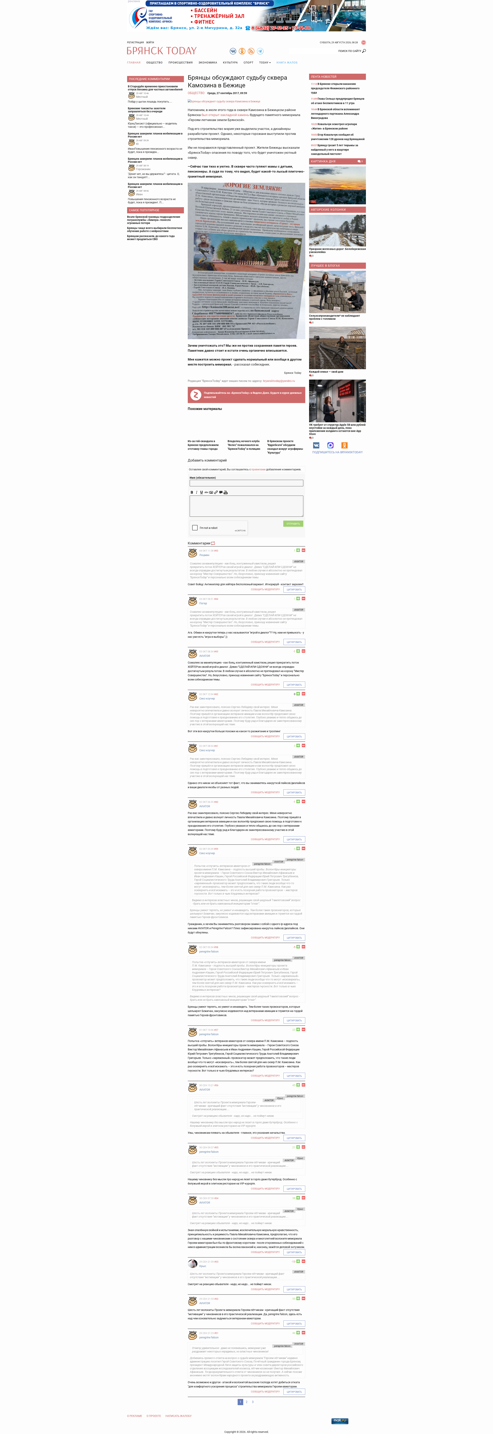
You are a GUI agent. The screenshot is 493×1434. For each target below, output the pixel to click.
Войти (150, 42)
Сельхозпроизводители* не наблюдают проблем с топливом (334, 317)
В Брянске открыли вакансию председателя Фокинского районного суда (335, 88)
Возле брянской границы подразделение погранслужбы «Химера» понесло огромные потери (153, 220)
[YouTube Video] (225, 492)
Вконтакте (316, 445)
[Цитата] (221, 492)
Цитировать (294, 589)
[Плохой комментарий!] (303, 550)
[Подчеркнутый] (201, 492)
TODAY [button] (263, 62)
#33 (216, 1261)
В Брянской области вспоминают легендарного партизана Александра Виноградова (335, 113)
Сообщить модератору (265, 589)
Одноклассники (344, 445)
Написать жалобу (178, 1415)
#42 (216, 694)
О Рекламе (134, 1415)
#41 (216, 746)
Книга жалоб (287, 62)
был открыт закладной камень (225, 115)
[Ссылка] (216, 492)
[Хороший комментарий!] (298, 550)
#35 (216, 1147)
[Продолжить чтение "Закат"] (337, 185)
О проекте (154, 1415)
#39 (216, 849)
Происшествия (181, 62)
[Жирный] (192, 492)
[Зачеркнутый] (206, 492)
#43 (216, 651)
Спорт (248, 62)
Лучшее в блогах (325, 265)
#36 (216, 1085)
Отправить (293, 524)
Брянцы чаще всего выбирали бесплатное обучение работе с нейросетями (154, 229)
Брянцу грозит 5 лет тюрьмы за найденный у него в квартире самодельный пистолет (334, 149)
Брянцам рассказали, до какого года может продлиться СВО (151, 238)
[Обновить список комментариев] (213, 543)
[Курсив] (197, 492)
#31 (216, 1333)
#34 (216, 1198)
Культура (230, 62)
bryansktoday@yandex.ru (279, 381)
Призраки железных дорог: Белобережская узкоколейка (337, 250)
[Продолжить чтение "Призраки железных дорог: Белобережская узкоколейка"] (337, 230)
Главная (134, 62)
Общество (154, 62)
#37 (216, 1030)
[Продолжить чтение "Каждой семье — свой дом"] (337, 348)
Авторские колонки (328, 209)
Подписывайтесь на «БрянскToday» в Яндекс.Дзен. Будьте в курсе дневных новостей (253, 395)
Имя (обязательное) (203, 477)
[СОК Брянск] (246, 15)
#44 (216, 599)
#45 (216, 550)
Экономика (208, 62)
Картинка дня (323, 161)
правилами (258, 469)
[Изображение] (211, 492)
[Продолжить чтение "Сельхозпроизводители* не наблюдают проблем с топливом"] (337, 292)
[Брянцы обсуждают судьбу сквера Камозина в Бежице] (246, 101)
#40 (216, 802)
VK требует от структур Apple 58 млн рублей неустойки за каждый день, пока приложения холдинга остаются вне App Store (337, 429)
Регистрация (135, 42)
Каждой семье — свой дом (326, 371)
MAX (330, 445)
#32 (216, 1299)
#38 (216, 947)
